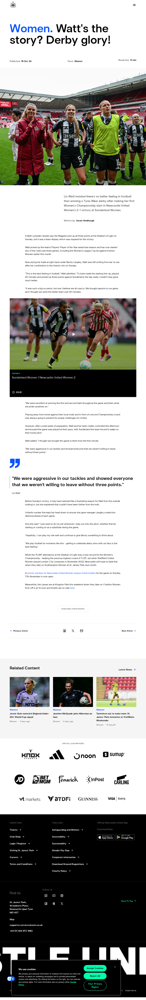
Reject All (95, 975)
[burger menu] (134, 5)
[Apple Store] (105, 837)
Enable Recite (130, 990)
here (72, 588)
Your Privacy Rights (95, 985)
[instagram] (61, 895)
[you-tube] (53, 895)
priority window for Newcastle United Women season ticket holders (61, 573)
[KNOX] (30, 754)
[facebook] (64, 631)
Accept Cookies (95, 968)
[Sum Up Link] (114, 754)
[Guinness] (88, 799)
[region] (66, 977)
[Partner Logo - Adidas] (56, 754)
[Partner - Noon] (85, 754)
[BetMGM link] (41, 779)
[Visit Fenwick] (68, 779)
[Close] (115, 967)
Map (12, 920)
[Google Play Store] (125, 837)
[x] (73, 631)
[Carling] (121, 779)
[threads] (53, 903)
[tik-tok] (45, 895)
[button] (11, 978)
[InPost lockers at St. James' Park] (95, 779)
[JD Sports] (19, 779)
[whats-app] (81, 631)
